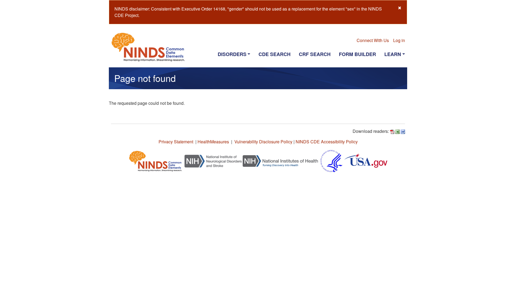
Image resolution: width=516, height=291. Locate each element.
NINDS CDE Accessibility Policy (327, 141)
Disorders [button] (232, 54)
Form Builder (357, 54)
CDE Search (275, 54)
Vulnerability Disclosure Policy (263, 141)
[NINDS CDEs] (155, 160)
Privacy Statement (176, 141)
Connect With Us (373, 40)
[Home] (150, 47)
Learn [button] (392, 54)
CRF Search (315, 54)
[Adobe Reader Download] (392, 131)
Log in (399, 40)
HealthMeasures (213, 141)
